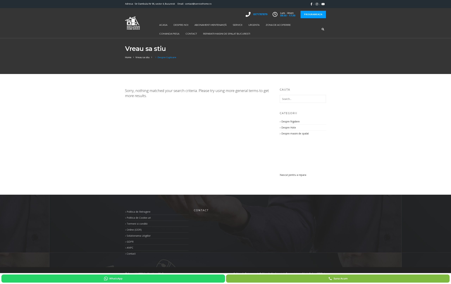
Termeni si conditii (137, 223)
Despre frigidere (290, 121)
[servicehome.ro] (132, 23)
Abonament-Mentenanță (210, 24)
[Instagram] (316, 4)
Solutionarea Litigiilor (139, 235)
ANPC (130, 247)
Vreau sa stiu (142, 57)
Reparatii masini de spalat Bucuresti (226, 33)
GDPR (130, 241)
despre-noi (181, 24)
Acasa (163, 24)
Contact (191, 33)
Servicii (237, 24)
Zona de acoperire (278, 24)
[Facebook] (311, 4)
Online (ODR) (134, 229)
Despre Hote (288, 127)
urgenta (254, 24)
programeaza (313, 14)
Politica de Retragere (138, 211)
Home (128, 57)
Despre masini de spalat (295, 133)
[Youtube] (323, 4)
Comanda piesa (169, 33)
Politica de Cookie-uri (139, 217)
